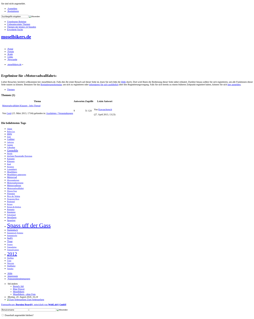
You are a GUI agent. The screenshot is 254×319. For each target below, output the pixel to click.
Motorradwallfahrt (15, 188)
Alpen (9, 129)
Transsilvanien (13, 250)
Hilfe (123, 82)
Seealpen (11, 217)
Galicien (10, 142)
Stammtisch (12, 230)
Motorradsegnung (15, 183)
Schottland (11, 215)
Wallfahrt (11, 266)
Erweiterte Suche (15, 29)
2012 (12, 254)
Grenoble (12, 150)
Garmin (10, 145)
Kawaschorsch (105, 109)
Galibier (11, 139)
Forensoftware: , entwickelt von (33, 304)
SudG (10, 238)
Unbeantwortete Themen (18, 24)
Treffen (10, 258)
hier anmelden (234, 84)
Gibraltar (11, 147)
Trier (9, 261)
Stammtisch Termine (15, 233)
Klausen (11, 161)
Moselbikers (12, 172)
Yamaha (10, 269)
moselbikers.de (16, 36)
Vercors (10, 263)
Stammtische (12, 235)
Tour (10, 241)
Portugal (11, 201)
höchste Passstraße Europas (19, 156)
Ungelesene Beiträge (16, 21)
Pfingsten (11, 194)
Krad (9, 164)
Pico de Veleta (13, 196)
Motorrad (12, 177)
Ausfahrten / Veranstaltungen (59, 113)
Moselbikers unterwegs (16, 174)
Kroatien (10, 167)
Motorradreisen (13, 180)
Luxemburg (12, 169)
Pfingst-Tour (12, 191)
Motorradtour (14, 185)
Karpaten (11, 159)
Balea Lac (11, 131)
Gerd (9, 113)
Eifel (9, 137)
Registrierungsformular (51, 84)
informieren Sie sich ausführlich (103, 84)
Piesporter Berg (13, 199)
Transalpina (11, 247)
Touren (10, 244)
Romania (10, 209)
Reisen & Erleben (14, 207)
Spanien (11, 220)
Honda (9, 153)
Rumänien (11, 212)
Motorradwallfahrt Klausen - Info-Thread (21, 105)
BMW (9, 134)
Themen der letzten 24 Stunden (21, 27)
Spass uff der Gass (29, 225)
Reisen (9, 204)
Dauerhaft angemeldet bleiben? (19, 315)
